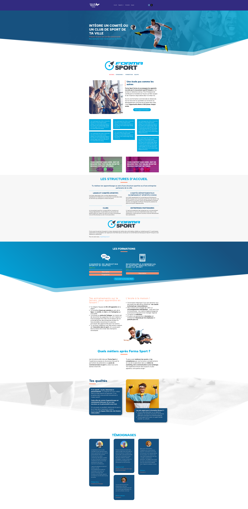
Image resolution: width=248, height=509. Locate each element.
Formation (127, 5)
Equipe (132, 5)
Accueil (115, 5)
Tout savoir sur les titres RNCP (124, 279)
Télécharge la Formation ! (142, 110)
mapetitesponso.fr (105, 236)
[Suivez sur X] (152, 5)
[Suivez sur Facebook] (149, 5)
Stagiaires (120, 5)
